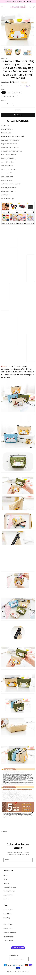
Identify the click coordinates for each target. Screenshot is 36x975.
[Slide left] (2, 52)
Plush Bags (6, 918)
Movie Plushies (8, 910)
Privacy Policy (7, 895)
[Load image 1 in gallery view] (8, 52)
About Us (6, 883)
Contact (6, 899)
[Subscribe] (30, 860)
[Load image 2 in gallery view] (18, 52)
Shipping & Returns (9, 887)
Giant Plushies (8, 940)
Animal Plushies (8, 937)
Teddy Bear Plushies (10, 933)
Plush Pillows (7, 914)
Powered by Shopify (23, 971)
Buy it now (18, 115)
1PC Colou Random (10, 96)
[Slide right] (34, 52)
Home (5, 875)
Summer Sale (7, 929)
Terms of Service (9, 891)
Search (5, 879)
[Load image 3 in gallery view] (27, 52)
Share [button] (5, 832)
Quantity (3, 100)
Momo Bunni (15, 971)
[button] (2, 7)
